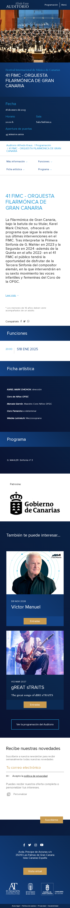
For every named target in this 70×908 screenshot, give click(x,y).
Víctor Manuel (26, 607)
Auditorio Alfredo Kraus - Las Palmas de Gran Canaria (17, 5)
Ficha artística (15, 169)
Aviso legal (16, 906)
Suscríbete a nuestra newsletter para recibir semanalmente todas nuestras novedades (30, 758)
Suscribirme (51, 820)
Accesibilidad (53, 906)
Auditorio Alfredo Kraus (19, 145)
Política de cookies (29, 906)
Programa (44, 169)
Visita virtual (35, 871)
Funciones (45, 161)
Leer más (11, 295)
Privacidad (42, 906)
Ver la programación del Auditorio (35, 724)
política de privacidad (36, 776)
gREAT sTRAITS (27, 687)
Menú (64, 5)
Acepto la (30, 776)
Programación (51, 5)
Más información (17, 161)
